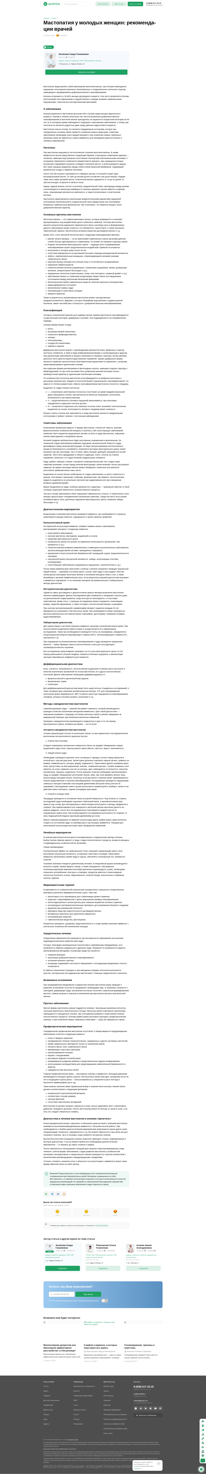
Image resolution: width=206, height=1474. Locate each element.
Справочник (189, 10)
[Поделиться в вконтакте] (58, 1194)
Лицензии (107, 1400)
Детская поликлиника (51, 1400)
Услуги (54, 10)
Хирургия (86, 10)
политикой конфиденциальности (89, 1300)
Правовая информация (112, 1410)
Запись (106, 1391)
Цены (45, 1419)
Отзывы (159, 10)
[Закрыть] (159, 1463)
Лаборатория (73, 10)
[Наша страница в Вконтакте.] (145, 1408)
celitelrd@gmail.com (141, 1401)
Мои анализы (108, 1396)
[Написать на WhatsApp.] (136, 1408)
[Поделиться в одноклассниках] (64, 1194)
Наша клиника (48, 1382)
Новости (168, 10)
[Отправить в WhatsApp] (46, 1194)
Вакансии (107, 1405)
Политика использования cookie (115, 1429)
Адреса (124, 10)
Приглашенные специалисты (84, 1386)
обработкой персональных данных (66, 1300)
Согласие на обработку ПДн (114, 1424)
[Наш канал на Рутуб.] (160, 1408)
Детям (62, 10)
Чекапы (133, 10)
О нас (115, 10)
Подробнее (62, 1268)
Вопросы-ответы (146, 10)
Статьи (178, 10)
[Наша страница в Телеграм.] (141, 1408)
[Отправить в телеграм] (52, 1194)
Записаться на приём (86, 72)
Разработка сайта (72, 1439)
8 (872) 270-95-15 (102, 1225)
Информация (78, 1382)
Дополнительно (109, 1382)
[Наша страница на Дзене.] (150, 1408)
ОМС (95, 10)
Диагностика (105, 10)
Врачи (45, 10)
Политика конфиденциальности (115, 1419)
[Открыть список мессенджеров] (201, 1469)
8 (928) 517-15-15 (144, 1386)
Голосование (78, 1424)
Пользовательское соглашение (115, 1414)
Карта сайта (108, 1433)
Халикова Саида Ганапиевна (74, 54)
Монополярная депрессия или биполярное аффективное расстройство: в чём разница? (59, 1348)
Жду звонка (88, 1294)
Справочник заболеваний (82, 1396)
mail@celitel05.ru (140, 1394)
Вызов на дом (109, 1386)
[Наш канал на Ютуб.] (155, 1408)
